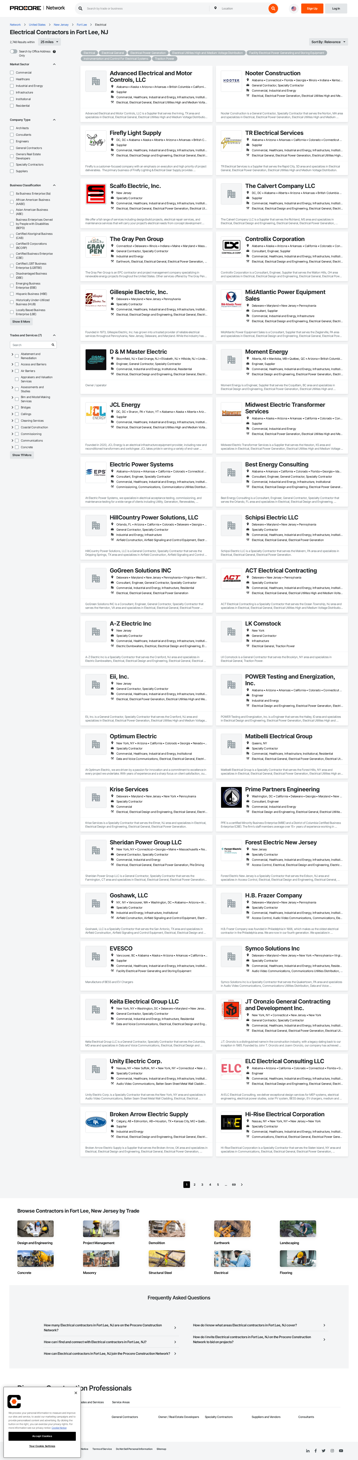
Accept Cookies (42, 1436)
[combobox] (243, 8)
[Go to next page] (241, 1184)
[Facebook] (315, 1451)
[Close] (75, 1392)
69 (234, 1184)
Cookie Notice (59, 1427)
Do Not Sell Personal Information (134, 1448)
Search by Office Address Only (35, 53)
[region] (42, 1422)
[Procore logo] (25, 8)
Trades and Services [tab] (91, 1402)
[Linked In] (308, 1451)
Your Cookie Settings (42, 1446)
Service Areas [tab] (121, 1402)
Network (55, 8)
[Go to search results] (53, 344)
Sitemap (161, 1448)
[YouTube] (341, 1451)
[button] (11, 72)
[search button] (273, 8)
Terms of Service (102, 1448)
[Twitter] (323, 1451)
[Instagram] (332, 1451)
